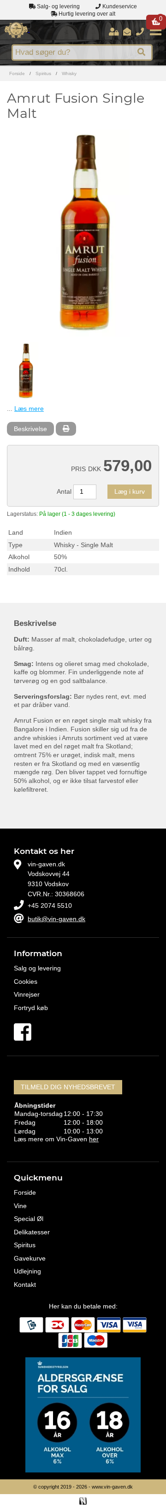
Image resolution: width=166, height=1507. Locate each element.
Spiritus (43, 73)
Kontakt (25, 1284)
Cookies (25, 981)
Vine (20, 1205)
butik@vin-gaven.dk (56, 919)
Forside (17, 73)
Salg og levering (37, 968)
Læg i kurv (129, 491)
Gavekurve (30, 1258)
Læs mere (29, 408)
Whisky (69, 73)
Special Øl (28, 1218)
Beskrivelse (30, 428)
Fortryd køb (31, 1007)
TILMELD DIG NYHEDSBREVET (68, 1087)
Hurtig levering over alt (86, 14)
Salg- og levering (58, 6)
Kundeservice (119, 6)
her (94, 1139)
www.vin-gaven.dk (112, 1486)
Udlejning (27, 1271)
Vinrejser (27, 994)
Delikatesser (32, 1232)
